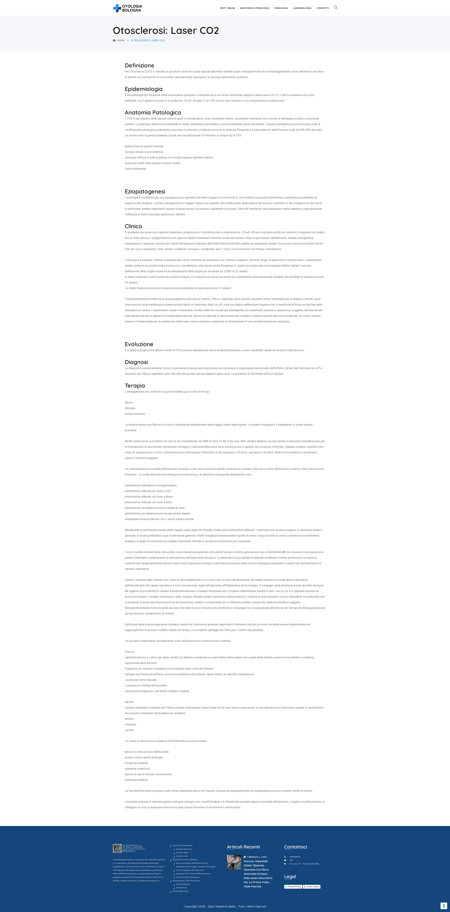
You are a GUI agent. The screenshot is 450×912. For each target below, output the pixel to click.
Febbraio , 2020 (256, 857)
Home (121, 40)
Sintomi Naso (182, 852)
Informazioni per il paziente (185, 859)
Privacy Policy (294, 886)
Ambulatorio (181, 888)
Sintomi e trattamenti (183, 845)
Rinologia (281, 8)
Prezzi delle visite (180, 891)
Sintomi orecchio (184, 849)
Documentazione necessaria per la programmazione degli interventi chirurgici (196, 865)
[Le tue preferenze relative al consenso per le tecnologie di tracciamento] (444, 906)
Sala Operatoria (183, 884)
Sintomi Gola (182, 856)
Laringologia (302, 8)
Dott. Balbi (227, 8)
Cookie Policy (312, 886)
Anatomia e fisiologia (254, 8)
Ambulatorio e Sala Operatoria (186, 881)
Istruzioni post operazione (188, 877)
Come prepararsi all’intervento (189, 870)
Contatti (323, 8)
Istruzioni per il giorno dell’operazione (193, 874)
